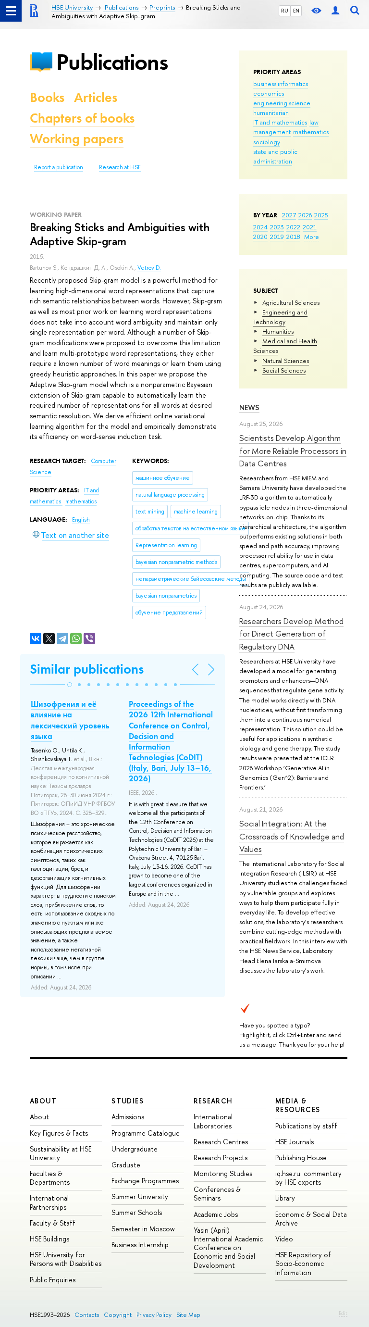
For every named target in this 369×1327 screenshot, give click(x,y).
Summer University (139, 1196)
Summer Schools (136, 1212)
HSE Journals (294, 1141)
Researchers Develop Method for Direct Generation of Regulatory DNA (291, 633)
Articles (95, 97)
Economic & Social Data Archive (311, 1218)
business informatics (280, 83)
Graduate (125, 1164)
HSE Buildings (49, 1238)
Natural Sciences (285, 360)
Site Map (188, 1315)
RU (284, 10)
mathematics (311, 131)
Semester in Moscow (143, 1228)
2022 (293, 227)
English (81, 520)
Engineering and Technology (280, 317)
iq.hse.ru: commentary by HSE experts (308, 1178)
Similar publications (87, 669)
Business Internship (140, 1244)
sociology (266, 142)
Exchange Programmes (145, 1180)
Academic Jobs (216, 1214)
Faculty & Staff (52, 1222)
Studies (127, 1100)
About (43, 1100)
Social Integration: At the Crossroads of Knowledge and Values (291, 836)
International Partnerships (49, 1202)
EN (296, 10)
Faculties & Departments (50, 1178)
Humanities (278, 331)
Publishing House (301, 1157)
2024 (260, 227)
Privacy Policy (154, 1315)
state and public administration (275, 156)
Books (47, 97)
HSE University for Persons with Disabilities (65, 1259)
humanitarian (271, 112)
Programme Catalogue (145, 1133)
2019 (277, 236)
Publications (112, 61)
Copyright (118, 1315)
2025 (321, 215)
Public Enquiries (52, 1279)
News (249, 407)
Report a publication (58, 167)
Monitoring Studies (223, 1173)
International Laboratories (213, 1121)
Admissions (127, 1116)
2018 (293, 236)
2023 (277, 227)
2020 (260, 236)
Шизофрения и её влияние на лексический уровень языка (70, 720)
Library (285, 1197)
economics (268, 93)
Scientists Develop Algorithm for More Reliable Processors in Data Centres (292, 450)
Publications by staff (306, 1125)
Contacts (86, 1315)
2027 (289, 215)
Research (213, 1100)
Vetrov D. (149, 268)
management (272, 131)
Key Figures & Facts (59, 1133)
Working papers (76, 138)
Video (284, 1238)
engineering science (281, 103)
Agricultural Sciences (291, 302)
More (311, 236)
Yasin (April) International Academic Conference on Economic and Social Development (228, 1248)
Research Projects (220, 1157)
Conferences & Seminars (217, 1193)
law (314, 122)
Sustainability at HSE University (60, 1153)
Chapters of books (82, 118)
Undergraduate (134, 1148)
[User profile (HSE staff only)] (335, 11)
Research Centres (221, 1141)
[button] (69, 684)
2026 (305, 215)
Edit (343, 1313)
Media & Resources (297, 1105)
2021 (310, 227)
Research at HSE (120, 167)
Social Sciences (284, 370)
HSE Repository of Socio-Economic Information (303, 1263)
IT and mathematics (280, 122)
